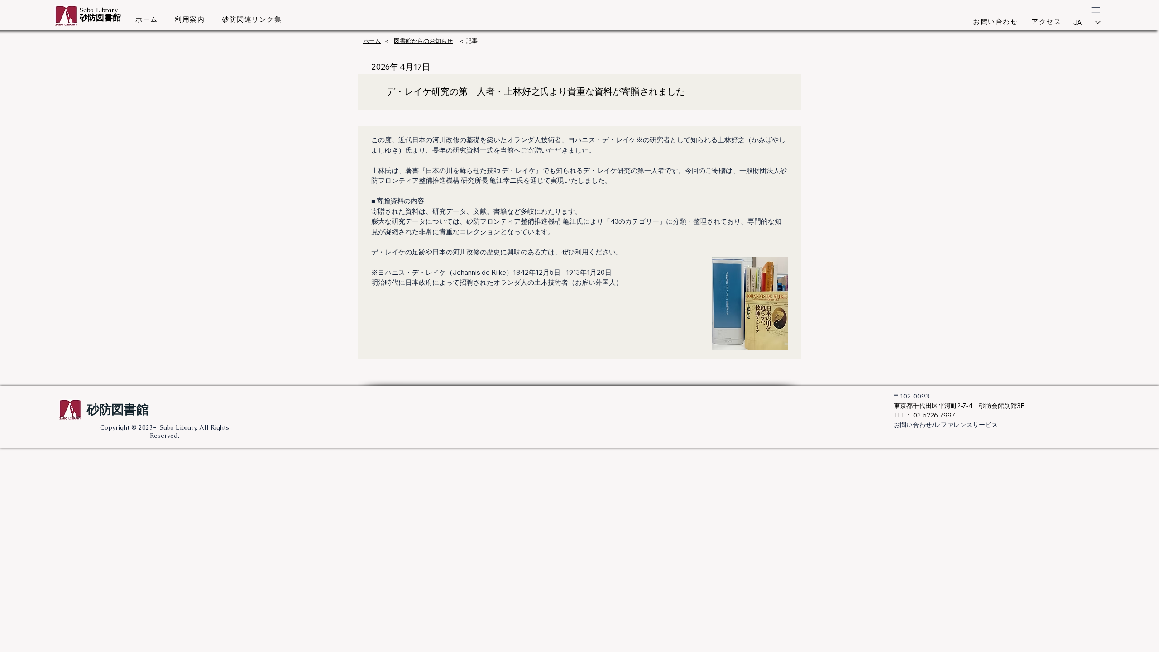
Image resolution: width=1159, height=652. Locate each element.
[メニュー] (1096, 10)
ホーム (372, 40)
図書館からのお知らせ (423, 40)
